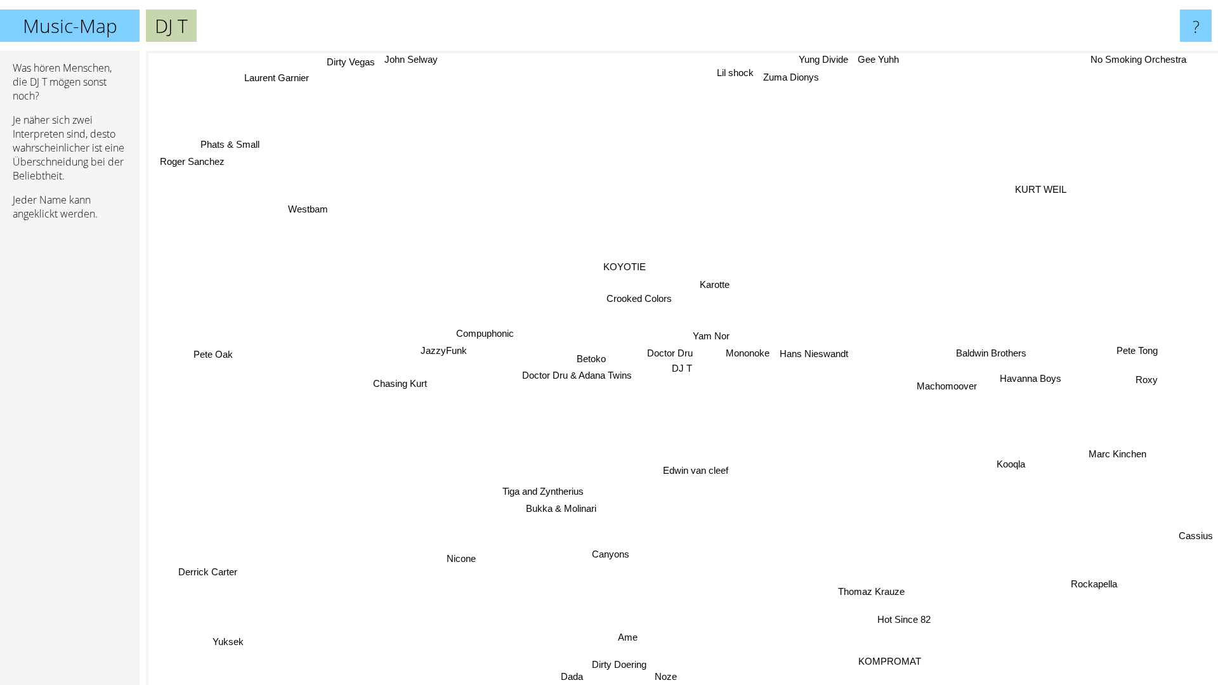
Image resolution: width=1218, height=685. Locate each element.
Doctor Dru (670, 353)
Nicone (456, 556)
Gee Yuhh (879, 59)
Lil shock (734, 72)
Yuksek (222, 637)
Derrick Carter (205, 569)
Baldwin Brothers (993, 348)
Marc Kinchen (1117, 454)
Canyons (618, 555)
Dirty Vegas (341, 65)
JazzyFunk (444, 351)
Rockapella (1103, 580)
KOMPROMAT (888, 661)
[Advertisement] (69, 424)
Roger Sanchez (195, 157)
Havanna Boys (1032, 376)
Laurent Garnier (274, 76)
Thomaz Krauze (869, 592)
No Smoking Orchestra (1139, 59)
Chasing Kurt (401, 386)
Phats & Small (233, 141)
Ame (622, 637)
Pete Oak (214, 358)
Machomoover (947, 384)
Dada (590, 676)
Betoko (592, 358)
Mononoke (748, 353)
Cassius (1196, 535)
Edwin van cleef (698, 471)
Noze (657, 676)
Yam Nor (712, 335)
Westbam (311, 206)
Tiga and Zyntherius (539, 488)
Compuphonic (485, 334)
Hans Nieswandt (814, 352)
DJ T (682, 368)
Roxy (1145, 390)
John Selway (401, 59)
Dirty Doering (608, 663)
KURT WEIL (1049, 191)
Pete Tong (1140, 361)
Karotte (715, 283)
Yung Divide (824, 59)
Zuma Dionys (790, 76)
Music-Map (70, 26)
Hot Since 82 (902, 620)
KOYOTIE (622, 267)
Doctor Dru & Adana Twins (577, 375)
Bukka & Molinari (549, 505)
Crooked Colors (638, 298)
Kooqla (1011, 465)
